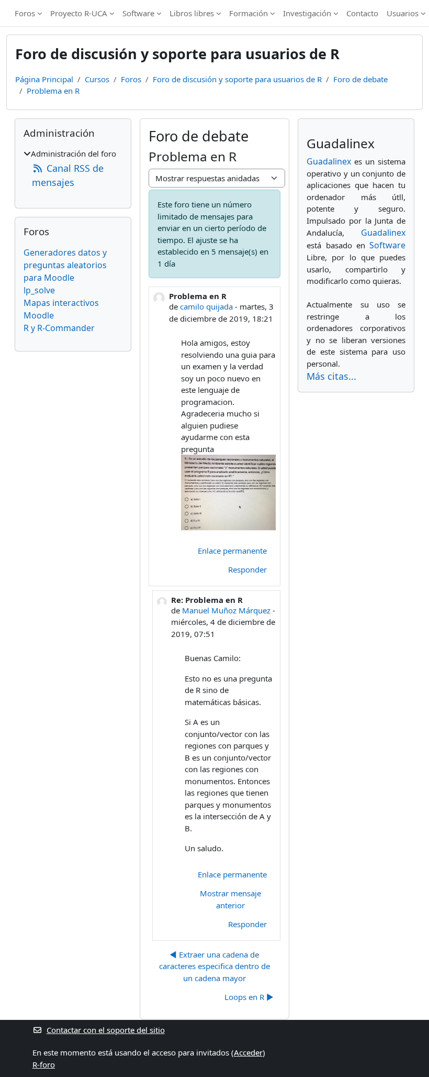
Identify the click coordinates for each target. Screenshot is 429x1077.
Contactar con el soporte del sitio (106, 1030)
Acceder (248, 1052)
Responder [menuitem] (247, 569)
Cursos (97, 79)
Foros (25, 13)
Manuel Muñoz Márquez (226, 610)
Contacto (362, 13)
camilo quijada (206, 306)
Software (138, 13)
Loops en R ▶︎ (249, 997)
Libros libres (192, 13)
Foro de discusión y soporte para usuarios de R (237, 79)
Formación (248, 13)
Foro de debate (360, 79)
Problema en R (53, 90)
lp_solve (39, 290)
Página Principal (44, 79)
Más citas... (331, 376)
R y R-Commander (59, 328)
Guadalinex (329, 161)
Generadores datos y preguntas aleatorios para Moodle (65, 265)
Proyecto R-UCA (78, 13)
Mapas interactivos (61, 303)
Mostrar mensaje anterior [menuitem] (230, 899)
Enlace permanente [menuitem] (232, 550)
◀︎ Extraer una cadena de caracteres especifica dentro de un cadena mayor (214, 966)
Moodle (39, 315)
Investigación (307, 13)
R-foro (43, 1064)
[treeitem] (73, 169)
